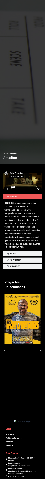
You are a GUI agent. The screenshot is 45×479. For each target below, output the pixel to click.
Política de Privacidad (14, 438)
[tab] (22, 196)
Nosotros (9, 442)
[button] (4, 350)
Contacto (9, 445)
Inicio (5, 153)
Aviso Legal (10, 434)
